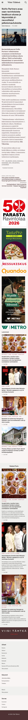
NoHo (10, 162)
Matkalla (14, 446)
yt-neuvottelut (5, 164)
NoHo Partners (15, 162)
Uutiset (8, 386)
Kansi (9, 354)
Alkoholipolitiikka (6, 678)
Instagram (4, 707)
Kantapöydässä (5, 681)
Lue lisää (5, 364)
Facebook (4, 702)
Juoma (3, 655)
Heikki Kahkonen (6, 26)
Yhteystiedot (5, 668)
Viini (20, 416)
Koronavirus (20, 161)
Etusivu (3, 648)
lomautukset (5, 162)
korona (14, 161)
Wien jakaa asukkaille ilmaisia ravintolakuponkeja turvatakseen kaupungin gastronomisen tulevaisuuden (14, 179)
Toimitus (4, 683)
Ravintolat (21, 354)
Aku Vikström (9, 161)
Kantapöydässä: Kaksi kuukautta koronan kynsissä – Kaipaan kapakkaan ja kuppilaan (14, 185)
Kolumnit (14, 354)
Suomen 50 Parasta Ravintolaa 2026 (10, 666)
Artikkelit (4, 354)
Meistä (3, 663)
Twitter (3, 704)
